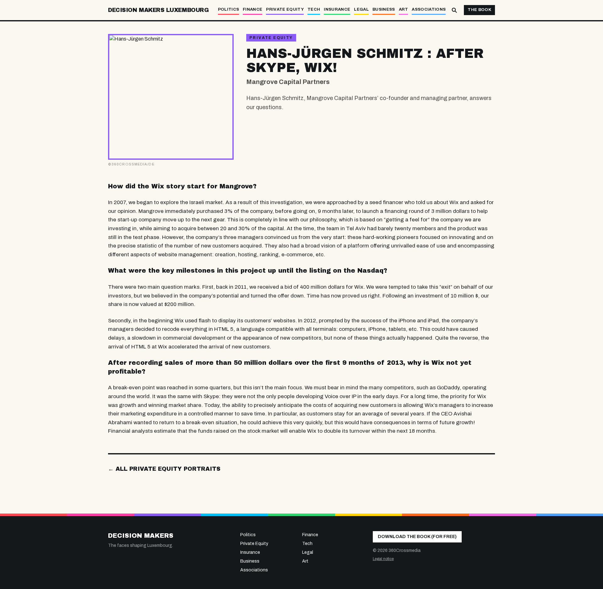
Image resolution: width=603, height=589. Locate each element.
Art (403, 9)
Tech (313, 9)
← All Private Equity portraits (164, 469)
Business (383, 9)
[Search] (454, 10)
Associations (429, 9)
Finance (252, 9)
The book (479, 10)
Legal (361, 9)
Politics (228, 9)
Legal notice (383, 559)
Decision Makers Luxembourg (158, 10)
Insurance (337, 9)
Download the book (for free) (417, 536)
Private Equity (285, 9)
